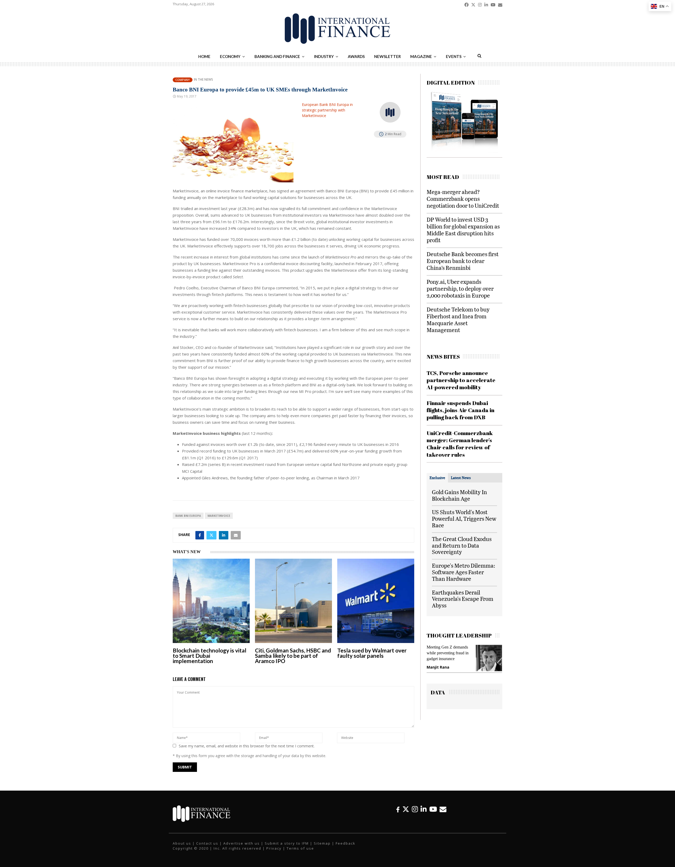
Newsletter (387, 56)
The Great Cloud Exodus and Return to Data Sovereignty (461, 545)
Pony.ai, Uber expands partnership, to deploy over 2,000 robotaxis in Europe (460, 288)
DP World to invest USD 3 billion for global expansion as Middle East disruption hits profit (463, 230)
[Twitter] (405, 809)
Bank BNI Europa (188, 516)
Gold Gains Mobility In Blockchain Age (459, 495)
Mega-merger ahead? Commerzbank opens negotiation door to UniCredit (463, 198)
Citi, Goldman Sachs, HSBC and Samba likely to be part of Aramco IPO (293, 655)
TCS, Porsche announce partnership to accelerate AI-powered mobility (461, 380)
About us (182, 843)
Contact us (207, 843)
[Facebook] (398, 809)
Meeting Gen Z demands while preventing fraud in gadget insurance (448, 653)
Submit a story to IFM (287, 843)
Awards (356, 56)
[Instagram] (415, 809)
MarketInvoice (219, 516)
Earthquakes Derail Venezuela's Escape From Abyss (462, 598)
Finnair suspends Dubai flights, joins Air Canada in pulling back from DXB (460, 410)
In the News (203, 79)
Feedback (345, 843)
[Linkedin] (424, 809)
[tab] (437, 478)
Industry (324, 56)
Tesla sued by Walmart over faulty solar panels (372, 653)
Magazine (421, 56)
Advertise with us (241, 843)
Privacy (274, 848)
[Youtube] (433, 809)
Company (182, 80)
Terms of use (300, 848)
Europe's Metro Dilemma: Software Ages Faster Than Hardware (463, 572)
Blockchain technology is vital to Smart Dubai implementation (209, 655)
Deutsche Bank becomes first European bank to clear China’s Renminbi (463, 260)
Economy (230, 56)
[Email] (443, 809)
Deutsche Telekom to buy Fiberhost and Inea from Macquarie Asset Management (458, 319)
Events (453, 56)
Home (204, 56)
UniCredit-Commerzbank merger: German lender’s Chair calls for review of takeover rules (460, 443)
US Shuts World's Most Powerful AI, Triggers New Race (464, 518)
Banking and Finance (277, 56)
